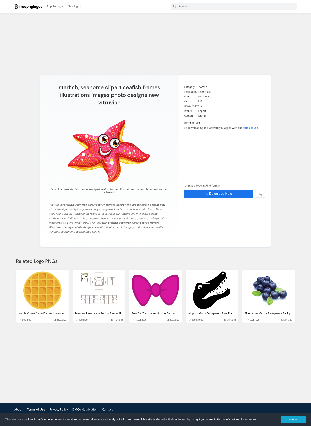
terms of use (250, 127)
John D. (202, 115)
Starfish (202, 87)
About (18, 409)
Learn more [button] (248, 419)
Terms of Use (36, 409)
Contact (107, 409)
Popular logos (55, 6)
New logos (74, 6)
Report (202, 111)
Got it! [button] (293, 419)
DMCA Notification (85, 409)
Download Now (220, 194)
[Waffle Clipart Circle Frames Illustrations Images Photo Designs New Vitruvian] (42, 291)
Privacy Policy (58, 409)
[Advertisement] (155, 46)
